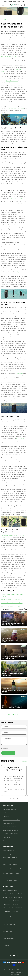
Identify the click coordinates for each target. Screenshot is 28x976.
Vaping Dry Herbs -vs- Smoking (12, 897)
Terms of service (10, 972)
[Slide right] (17, 798)
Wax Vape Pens (7, 931)
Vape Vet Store (12, 967)
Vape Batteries (7, 942)
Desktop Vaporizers (9, 938)
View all (24, 761)
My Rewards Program (9, 809)
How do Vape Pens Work (10, 857)
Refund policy (12, 969)
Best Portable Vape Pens (10, 949)
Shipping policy (19, 972)
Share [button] (4, 19)
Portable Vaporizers (9, 935)
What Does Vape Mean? (10, 890)
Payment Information (9, 826)
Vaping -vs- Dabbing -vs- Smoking (13, 893)
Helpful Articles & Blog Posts (11, 819)
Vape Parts (6, 945)
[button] (3, 5)
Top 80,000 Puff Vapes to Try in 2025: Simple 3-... (13, 770)
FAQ (4, 812)
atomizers (20, 373)
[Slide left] (10, 798)
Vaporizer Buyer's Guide (10, 880)
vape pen (20, 85)
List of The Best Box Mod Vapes (10, 606)
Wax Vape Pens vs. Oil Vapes (11, 873)
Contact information (15, 974)
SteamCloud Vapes (12, 81)
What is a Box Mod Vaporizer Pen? (11, 603)
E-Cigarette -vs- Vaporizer (10, 904)
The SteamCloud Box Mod (9, 56)
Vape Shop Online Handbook (11, 833)
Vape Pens (6, 921)
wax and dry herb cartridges (15, 108)
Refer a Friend (7, 840)
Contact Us (6, 837)
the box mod (20, 438)
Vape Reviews (7, 877)
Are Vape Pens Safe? (9, 861)
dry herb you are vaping (15, 198)
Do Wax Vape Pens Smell (10, 911)
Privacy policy (20, 969)
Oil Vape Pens (7, 928)
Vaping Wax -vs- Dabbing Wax (12, 900)
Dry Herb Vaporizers (9, 924)
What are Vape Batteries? (10, 854)
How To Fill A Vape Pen (10, 864)
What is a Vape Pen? (9, 850)
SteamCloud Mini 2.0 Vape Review (11, 599)
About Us (6, 816)
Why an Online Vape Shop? (11, 830)
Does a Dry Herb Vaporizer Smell (12, 907)
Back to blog (15, 714)
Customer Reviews (8, 823)
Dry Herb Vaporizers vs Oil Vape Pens (12, 869)
